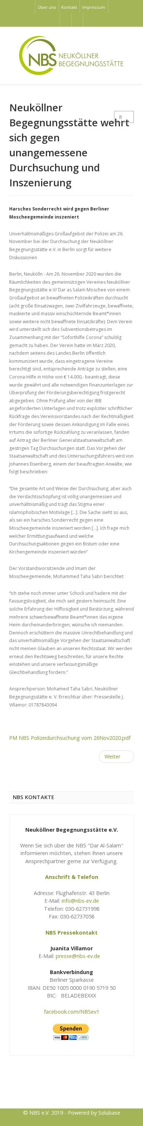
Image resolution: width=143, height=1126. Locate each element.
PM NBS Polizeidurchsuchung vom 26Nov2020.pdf (70, 737)
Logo (71, 1089)
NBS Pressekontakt (71, 932)
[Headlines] (71, 55)
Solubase (109, 1112)
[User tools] (124, 117)
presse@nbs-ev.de (78, 955)
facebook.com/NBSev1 (71, 1011)
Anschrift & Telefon (71, 876)
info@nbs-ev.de (80, 900)
